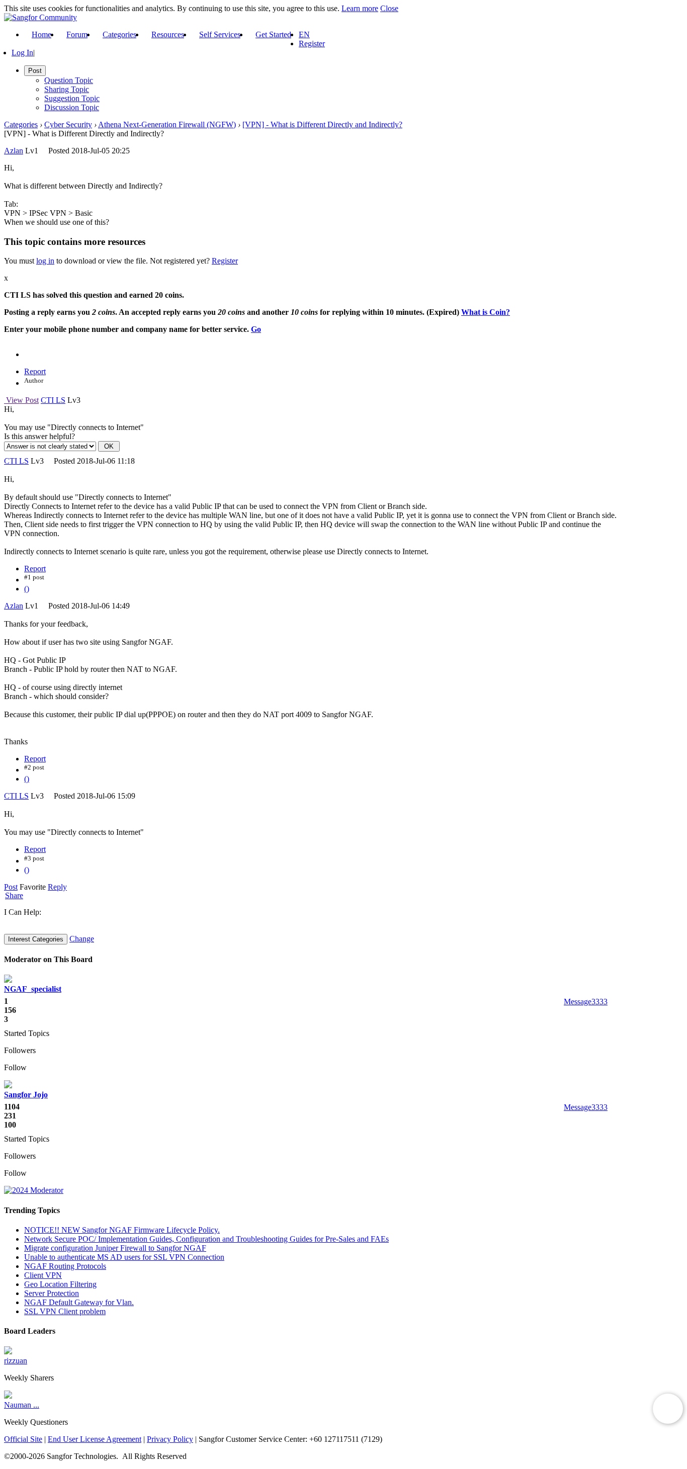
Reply (57, 887)
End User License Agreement (94, 1439)
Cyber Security (68, 124)
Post (11, 887)
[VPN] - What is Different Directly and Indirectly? (322, 124)
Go (256, 329)
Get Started (273, 34)
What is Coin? (485, 312)
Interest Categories (35, 939)
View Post (21, 400)
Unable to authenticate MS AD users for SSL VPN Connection (124, 1257)
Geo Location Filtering (60, 1284)
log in (45, 260)
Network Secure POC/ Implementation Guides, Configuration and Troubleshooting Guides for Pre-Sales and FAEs (206, 1239)
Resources (167, 34)
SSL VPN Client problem (65, 1311)
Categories (119, 34)
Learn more (359, 8)
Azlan (13, 150)
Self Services (219, 34)
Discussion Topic (71, 107)
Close (389, 8)
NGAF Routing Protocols (65, 1266)
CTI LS (53, 400)
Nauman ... (21, 1405)
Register (312, 43)
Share (14, 896)
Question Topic (68, 80)
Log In (22, 52)
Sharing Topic (66, 89)
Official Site (23, 1439)
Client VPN (43, 1275)
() (26, 588)
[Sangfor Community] (40, 17)
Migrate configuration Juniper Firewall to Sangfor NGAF (115, 1248)
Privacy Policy (170, 1439)
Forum (77, 34)
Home (41, 34)
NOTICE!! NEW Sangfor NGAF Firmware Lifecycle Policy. (122, 1230)
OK (109, 446)
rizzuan (15, 1360)
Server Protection (51, 1293)
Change (81, 938)
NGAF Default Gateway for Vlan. (79, 1302)
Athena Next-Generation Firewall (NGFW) (167, 124)
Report (35, 371)
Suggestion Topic (72, 98)
